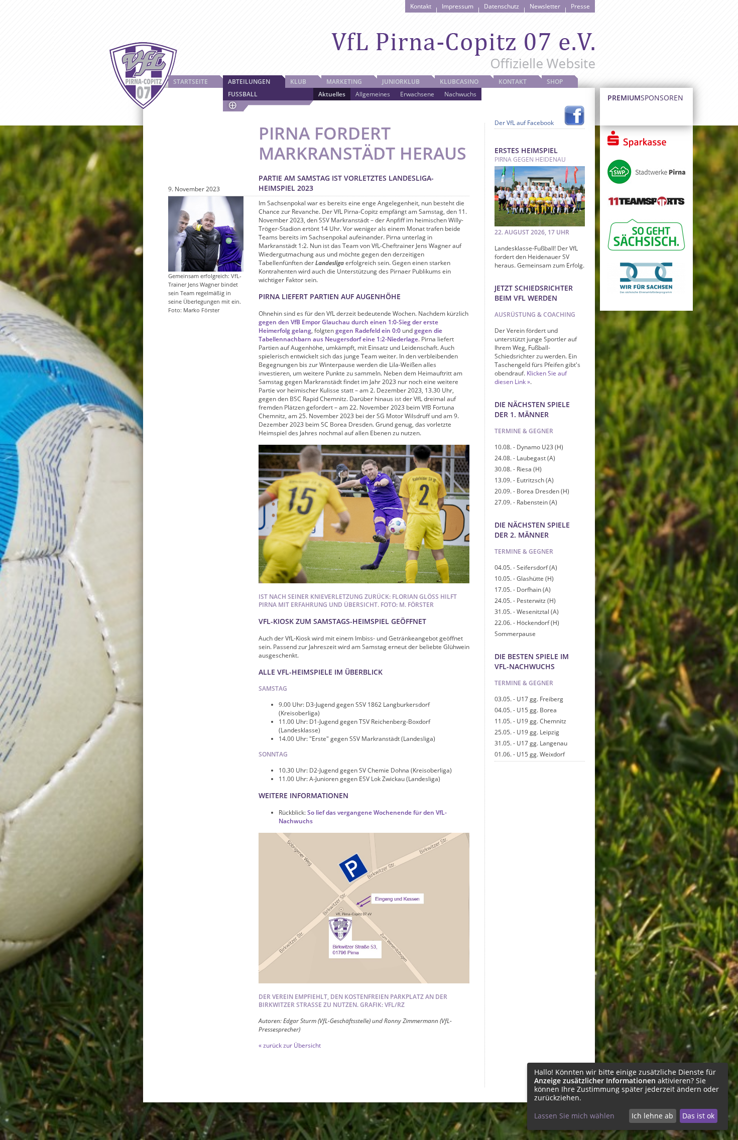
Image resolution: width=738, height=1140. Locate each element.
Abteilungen (249, 81)
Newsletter (545, 6)
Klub (298, 81)
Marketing (344, 81)
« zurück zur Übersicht (290, 1045)
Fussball (243, 94)
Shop (555, 81)
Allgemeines (372, 94)
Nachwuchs (460, 94)
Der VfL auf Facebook (524, 122)
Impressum (457, 6)
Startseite (190, 81)
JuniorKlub (401, 81)
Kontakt (420, 6)
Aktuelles (331, 94)
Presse (580, 6)
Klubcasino (459, 81)
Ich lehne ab (652, 1115)
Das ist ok (698, 1115)
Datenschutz (501, 6)
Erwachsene (417, 94)
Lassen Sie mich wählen (574, 1115)
